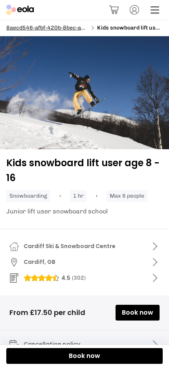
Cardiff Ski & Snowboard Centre (70, 246)
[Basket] (114, 10)
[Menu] (155, 10)
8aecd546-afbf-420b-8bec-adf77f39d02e (61, 27)
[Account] (134, 10)
